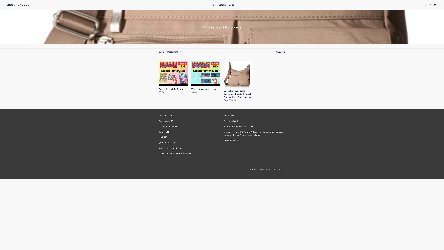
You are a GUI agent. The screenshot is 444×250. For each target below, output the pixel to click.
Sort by (162, 52)
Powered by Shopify (277, 169)
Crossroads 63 (17, 4)
